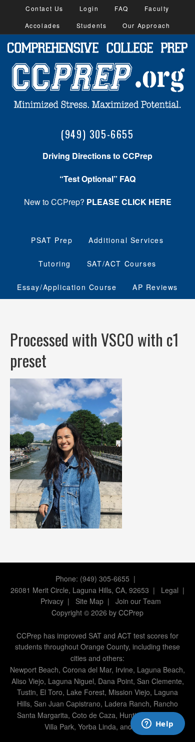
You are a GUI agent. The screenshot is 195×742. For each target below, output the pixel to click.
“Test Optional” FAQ (98, 178)
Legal (169, 590)
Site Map (90, 601)
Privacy (52, 601)
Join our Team (138, 601)
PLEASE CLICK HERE (129, 202)
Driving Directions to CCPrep (97, 156)
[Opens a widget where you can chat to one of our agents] (157, 724)
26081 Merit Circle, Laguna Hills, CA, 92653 (79, 590)
